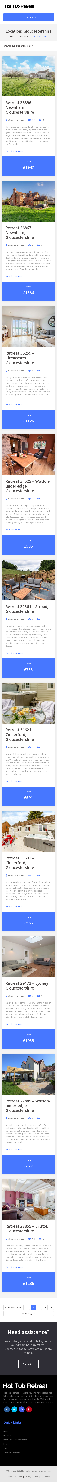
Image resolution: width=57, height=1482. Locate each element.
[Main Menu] (50, 6)
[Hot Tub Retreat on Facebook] (7, 1409)
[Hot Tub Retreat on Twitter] (14, 1409)
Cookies (18, 1477)
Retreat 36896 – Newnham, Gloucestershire (20, 107)
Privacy (28, 1477)
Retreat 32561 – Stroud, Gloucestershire (27, 609)
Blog (5, 1444)
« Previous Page (13, 1307)
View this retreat (14, 150)
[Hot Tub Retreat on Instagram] (22, 1409)
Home (6, 1431)
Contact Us (28, 1364)
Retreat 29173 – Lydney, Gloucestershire (27, 986)
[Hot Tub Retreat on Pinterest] (29, 1409)
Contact (47, 1477)
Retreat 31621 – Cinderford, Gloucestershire (20, 734)
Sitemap (37, 1477)
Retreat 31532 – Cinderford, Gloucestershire (20, 862)
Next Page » (28, 1313)
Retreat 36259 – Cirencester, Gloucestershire (20, 357)
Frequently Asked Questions (15, 1439)
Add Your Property (11, 1452)
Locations (7, 1435)
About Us (7, 1448)
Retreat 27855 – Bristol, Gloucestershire (27, 1229)
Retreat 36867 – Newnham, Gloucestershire (20, 232)
